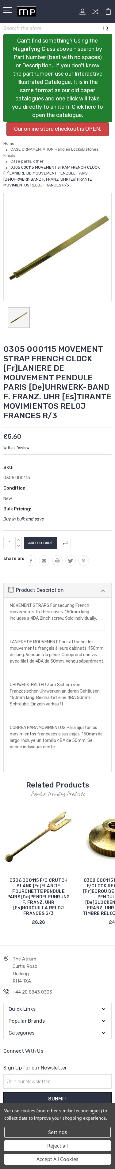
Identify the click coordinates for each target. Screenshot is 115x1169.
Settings (57, 1132)
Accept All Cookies (57, 1159)
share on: (13, 558)
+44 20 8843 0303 (32, 992)
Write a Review (16, 447)
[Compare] (95, 13)
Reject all (57, 1145)
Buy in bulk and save (23, 519)
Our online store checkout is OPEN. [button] (57, 129)
